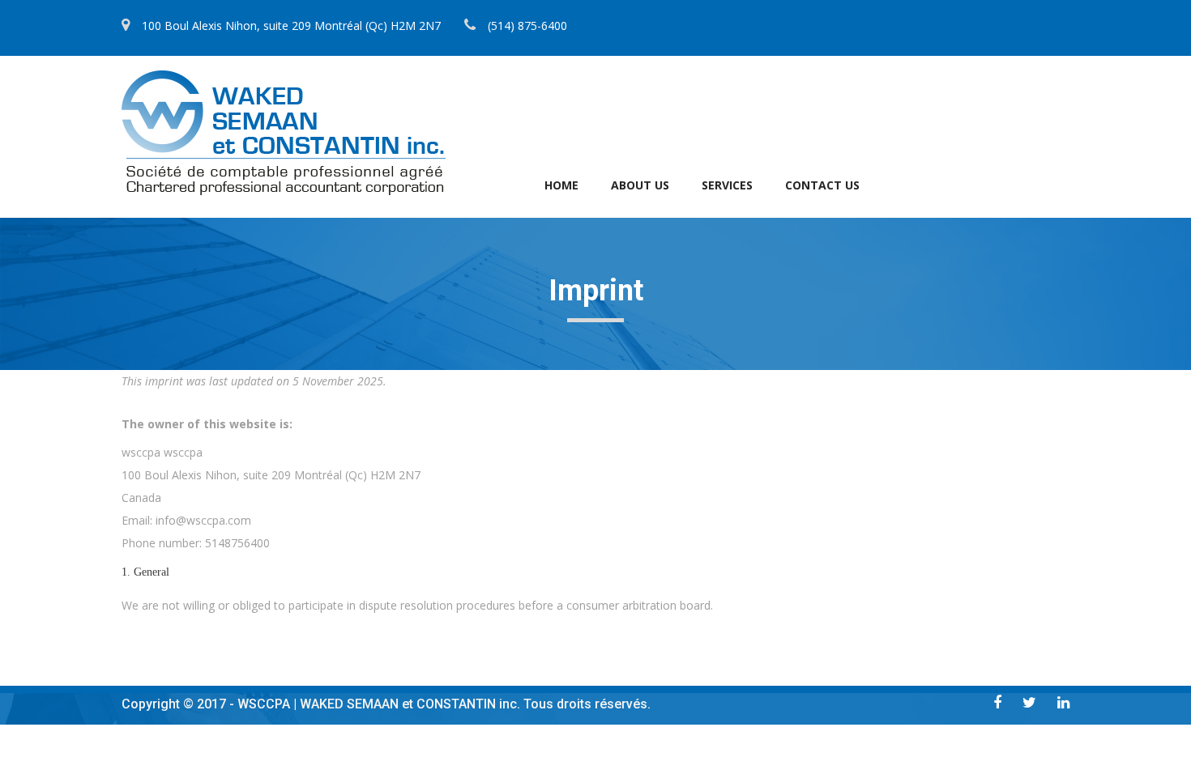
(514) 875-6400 (527, 25)
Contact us (822, 185)
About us (640, 185)
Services (727, 185)
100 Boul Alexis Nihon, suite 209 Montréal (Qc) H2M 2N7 (291, 25)
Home (561, 185)
